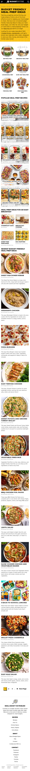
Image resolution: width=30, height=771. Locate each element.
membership (11, 33)
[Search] (28, 1)
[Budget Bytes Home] (15, 1)
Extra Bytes (3, 6)
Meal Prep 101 (8, 28)
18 (18, 689)
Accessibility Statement (16, 767)
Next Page (23, 689)
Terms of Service (9, 767)
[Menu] (1, 1)
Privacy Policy (3, 767)
